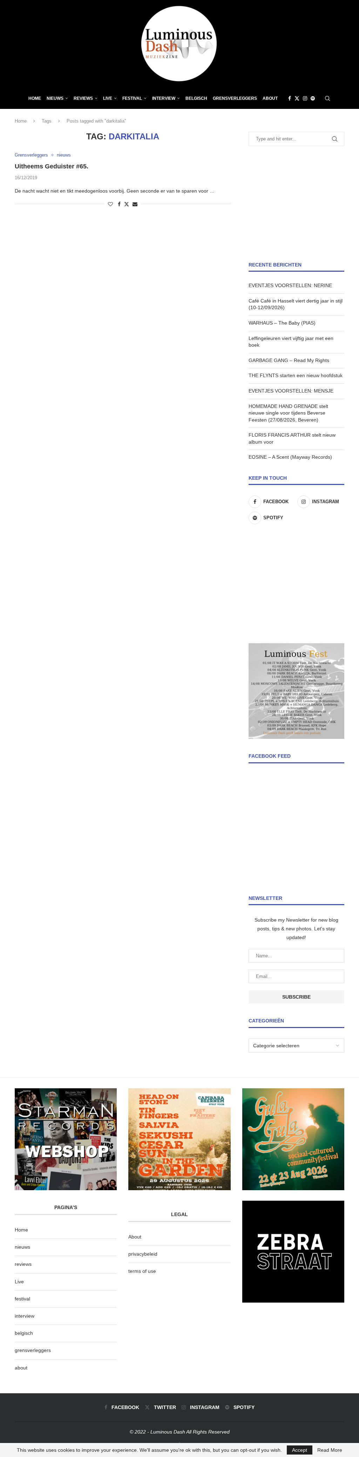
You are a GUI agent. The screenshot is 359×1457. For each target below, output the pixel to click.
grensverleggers (33, 1350)
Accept (299, 1450)
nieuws (55, 98)
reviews (23, 1264)
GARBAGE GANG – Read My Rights (289, 360)
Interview (163, 98)
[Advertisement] (296, 204)
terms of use (142, 1271)
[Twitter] (296, 98)
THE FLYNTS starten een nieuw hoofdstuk (296, 375)
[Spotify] (313, 98)
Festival (132, 98)
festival (22, 1299)
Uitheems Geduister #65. (51, 166)
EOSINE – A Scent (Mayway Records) (290, 457)
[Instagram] (305, 98)
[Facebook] (289, 98)
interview (24, 1316)
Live (107, 98)
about (21, 1368)
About (270, 98)
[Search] (327, 98)
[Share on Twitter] (126, 204)
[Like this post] (110, 204)
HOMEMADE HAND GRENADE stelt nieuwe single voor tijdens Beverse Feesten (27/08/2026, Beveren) (288, 413)
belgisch (24, 1333)
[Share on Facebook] (119, 204)
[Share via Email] (135, 204)
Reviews (83, 98)
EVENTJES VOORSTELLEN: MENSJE (291, 391)
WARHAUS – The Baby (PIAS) (282, 323)
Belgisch (196, 98)
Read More (329, 1450)
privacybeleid (142, 1254)
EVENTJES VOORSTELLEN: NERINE (290, 285)
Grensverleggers (235, 98)
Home (34, 98)
